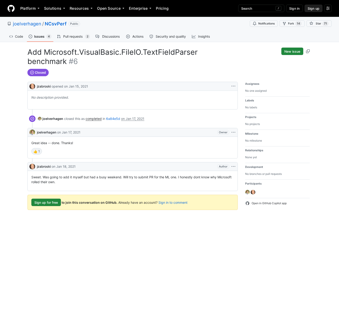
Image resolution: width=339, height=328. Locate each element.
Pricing (162, 8)
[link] (50, 118)
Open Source (109, 8)
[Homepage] (11, 8)
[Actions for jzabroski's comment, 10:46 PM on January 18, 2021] (233, 166)
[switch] (36, 151)
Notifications (266, 23)
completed (94, 119)
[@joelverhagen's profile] (32, 132)
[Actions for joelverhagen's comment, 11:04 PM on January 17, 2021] (233, 132)
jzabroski (44, 86)
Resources (79, 8)
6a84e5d (113, 119)
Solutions (52, 8)
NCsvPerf (56, 24)
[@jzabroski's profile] (32, 86)
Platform (28, 8)
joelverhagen (27, 24)
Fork (294, 23)
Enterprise (138, 8)
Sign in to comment (172, 202)
